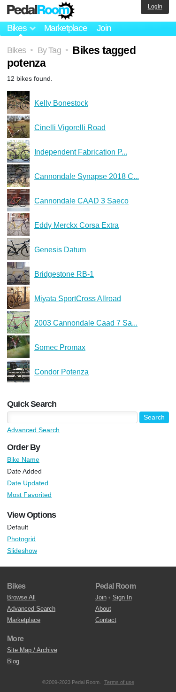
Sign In (122, 597)
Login (155, 6)
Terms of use (119, 682)
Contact (105, 619)
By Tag (49, 50)
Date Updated (27, 483)
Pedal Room (41, 10)
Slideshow (22, 550)
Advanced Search (33, 430)
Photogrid (21, 539)
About (103, 608)
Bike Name (23, 459)
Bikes (16, 50)
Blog (13, 661)
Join (104, 28)
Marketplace (65, 28)
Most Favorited (29, 494)
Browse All (21, 597)
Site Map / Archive (32, 649)
